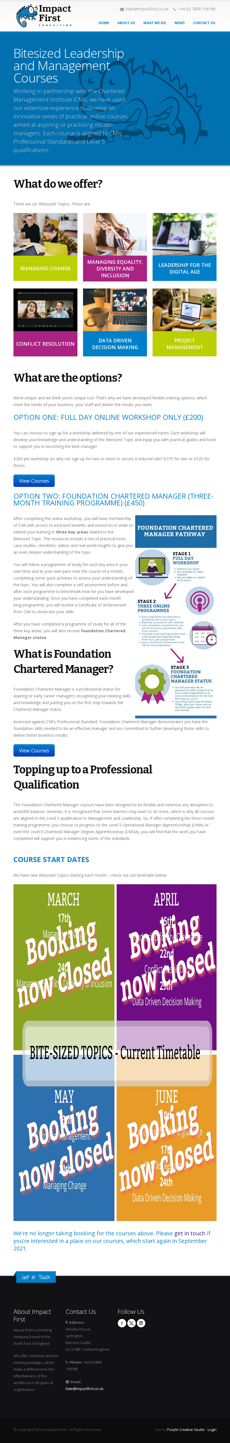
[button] (45, 247)
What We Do (154, 22)
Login (212, 1429)
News (179, 22)
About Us (126, 22)
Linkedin (141, 1323)
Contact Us (204, 22)
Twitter (131, 1323)
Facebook (122, 1323)
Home (104, 22)
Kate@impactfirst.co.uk (84, 1388)
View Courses (34, 480)
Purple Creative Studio (186, 1429)
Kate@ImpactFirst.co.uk (147, 9)
